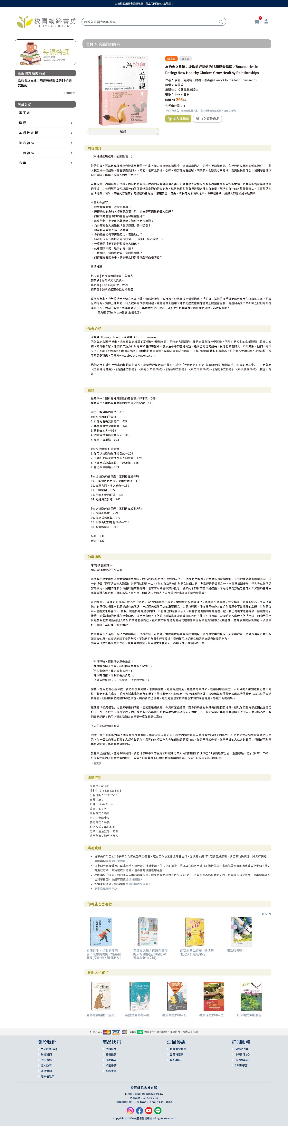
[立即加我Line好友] (158, 1112)
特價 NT (170, 100)
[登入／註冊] (266, 22)
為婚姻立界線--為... (138, 1015)
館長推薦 (111, 1054)
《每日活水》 (243, 1054)
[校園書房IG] (130, 1112)
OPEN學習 (241, 1065)
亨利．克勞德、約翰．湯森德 (194, 80)
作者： (169, 80)
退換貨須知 (133, 879)
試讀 (123, 131)
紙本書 (171, 59)
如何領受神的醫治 (249, 1015)
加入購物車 (180, 118)
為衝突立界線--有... (175, 1015)
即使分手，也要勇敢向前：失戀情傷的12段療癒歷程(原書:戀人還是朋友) (103, 954)
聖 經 (22, 122)
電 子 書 (24, 112)
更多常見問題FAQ (105, 888)
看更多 (97, 763)
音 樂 (22, 162)
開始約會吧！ (236, 950)
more (266, 913)
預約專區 (175, 1060)
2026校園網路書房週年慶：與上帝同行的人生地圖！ (144, 3)
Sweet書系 (182, 94)
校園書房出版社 (188, 89)
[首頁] (46, 21)
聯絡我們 (46, 1054)
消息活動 (46, 1071)
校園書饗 (111, 1065)
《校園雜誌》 (243, 1060)
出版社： (171, 89)
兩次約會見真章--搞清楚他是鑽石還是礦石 (197, 952)
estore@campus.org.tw (149, 1093)
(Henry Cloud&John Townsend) (235, 80)
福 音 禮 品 (26, 142)
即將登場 (111, 1071)
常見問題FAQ (49, 1049)
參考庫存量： (174, 105)
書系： (169, 94)
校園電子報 (241, 1049)
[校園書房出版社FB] (139, 1112)
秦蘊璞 (179, 85)
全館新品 (111, 1049)
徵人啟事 (46, 1065)
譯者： (169, 85)
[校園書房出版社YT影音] (148, 1112)
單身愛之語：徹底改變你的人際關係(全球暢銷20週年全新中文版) (150, 954)
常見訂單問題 (117, 861)
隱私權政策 (47, 1076)
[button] (155, 58)
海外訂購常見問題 (137, 884)
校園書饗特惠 (178, 1049)
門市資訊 (46, 1060)
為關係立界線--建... (212, 1015)
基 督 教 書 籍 (28, 132)
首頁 (89, 43)
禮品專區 (111, 1060)
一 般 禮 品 (26, 152)
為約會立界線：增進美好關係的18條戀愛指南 (45, 82)
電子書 (185, 59)
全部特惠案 (177, 1054)
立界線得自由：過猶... (101, 1015)
